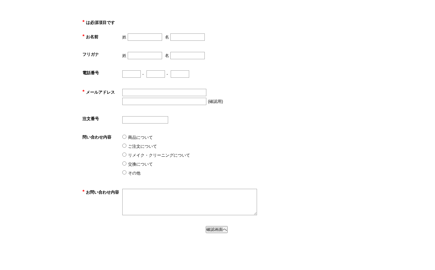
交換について (140, 164)
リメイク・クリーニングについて (159, 155)
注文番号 (90, 118)
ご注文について (142, 146)
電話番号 (90, 72)
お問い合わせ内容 (100, 192)
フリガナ (90, 54)
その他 (134, 173)
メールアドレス (98, 92)
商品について (140, 137)
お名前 (90, 36)
